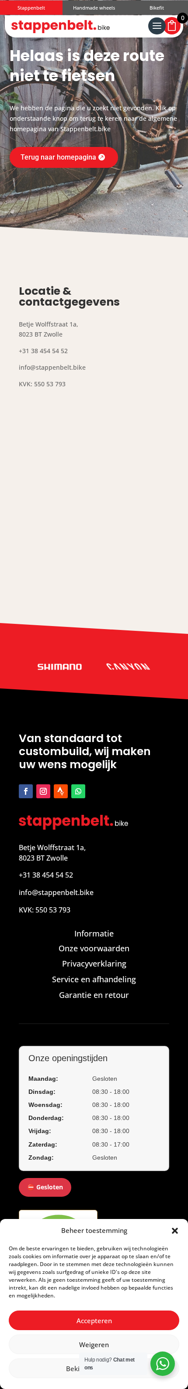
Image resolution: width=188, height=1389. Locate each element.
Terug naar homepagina (58, 157)
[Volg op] (61, 791)
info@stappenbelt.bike (56, 892)
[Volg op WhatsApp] (78, 791)
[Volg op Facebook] (26, 791)
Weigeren (94, 1344)
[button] (175, 1230)
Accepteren (94, 1320)
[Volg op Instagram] (43, 791)
